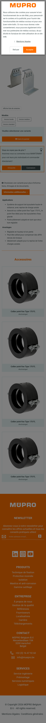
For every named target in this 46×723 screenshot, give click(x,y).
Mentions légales (23, 41)
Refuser (16, 50)
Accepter (29, 50)
